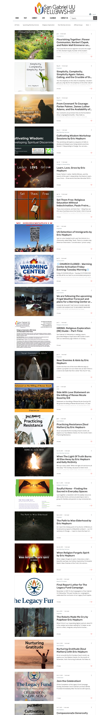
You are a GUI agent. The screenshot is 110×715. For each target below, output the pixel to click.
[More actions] (92, 34)
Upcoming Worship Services (31, 25)
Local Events (60, 292)
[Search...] (95, 18)
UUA (58, 389)
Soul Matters (60, 36)
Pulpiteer (59, 68)
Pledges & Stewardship (63, 164)
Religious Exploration (48, 25)
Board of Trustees (62, 581)
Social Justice (60, 260)
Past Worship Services (64, 25)
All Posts (17, 25)
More (87, 25)
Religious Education (62, 325)
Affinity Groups (78, 25)
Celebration (60, 677)
